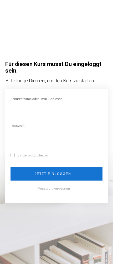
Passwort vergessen (56, 188)
